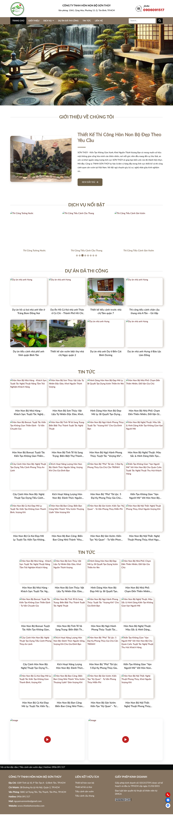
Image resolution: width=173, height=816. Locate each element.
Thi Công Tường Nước (34, 250)
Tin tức (87, 21)
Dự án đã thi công (68, 21)
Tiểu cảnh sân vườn (84, 791)
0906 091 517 (23, 797)
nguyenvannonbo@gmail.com (28, 801)
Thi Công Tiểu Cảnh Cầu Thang (86, 250)
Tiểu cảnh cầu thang (84, 796)
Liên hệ (99, 21)
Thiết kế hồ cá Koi (83, 787)
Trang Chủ (18, 21)
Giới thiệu (33, 21)
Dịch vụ (47, 21)
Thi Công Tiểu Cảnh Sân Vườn (138, 250)
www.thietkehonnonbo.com (31, 806)
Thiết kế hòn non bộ (84, 783)
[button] (84, 102)
